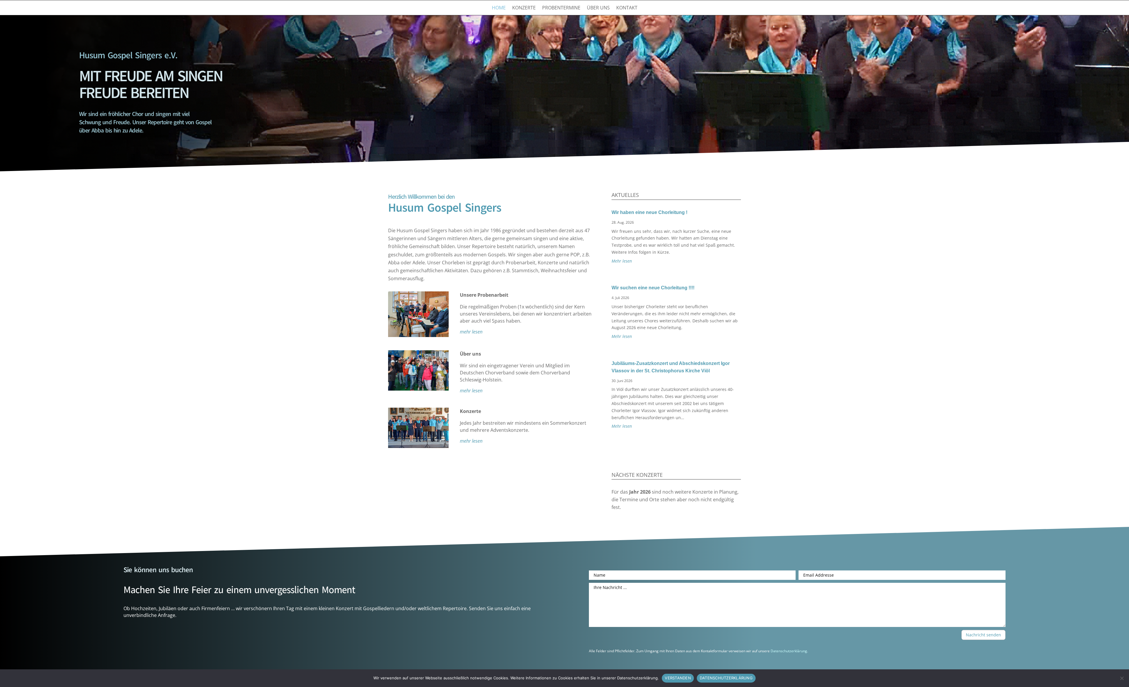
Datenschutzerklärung (789, 650)
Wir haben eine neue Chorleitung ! (649, 212)
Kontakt (626, 8)
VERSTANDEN (678, 678)
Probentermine (561, 8)
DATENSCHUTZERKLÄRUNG (726, 678)
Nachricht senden (983, 635)
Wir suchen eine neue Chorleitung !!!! (653, 287)
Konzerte (524, 8)
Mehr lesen (622, 261)
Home (499, 8)
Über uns (598, 8)
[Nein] (1122, 678)
